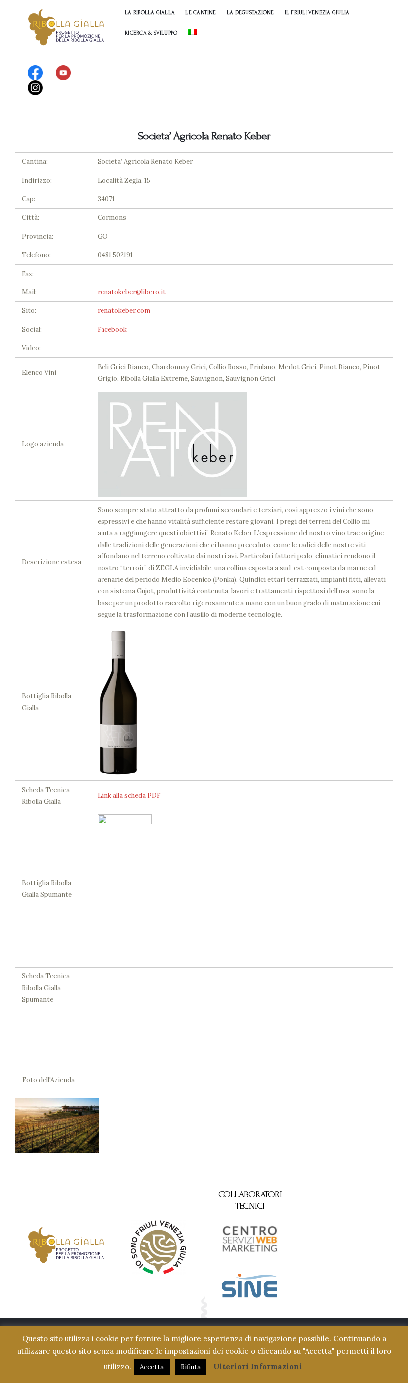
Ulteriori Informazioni (257, 1366)
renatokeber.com (124, 310)
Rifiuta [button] (191, 1367)
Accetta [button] (152, 1367)
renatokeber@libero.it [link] (132, 292)
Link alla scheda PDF (129, 795)
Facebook (112, 329)
